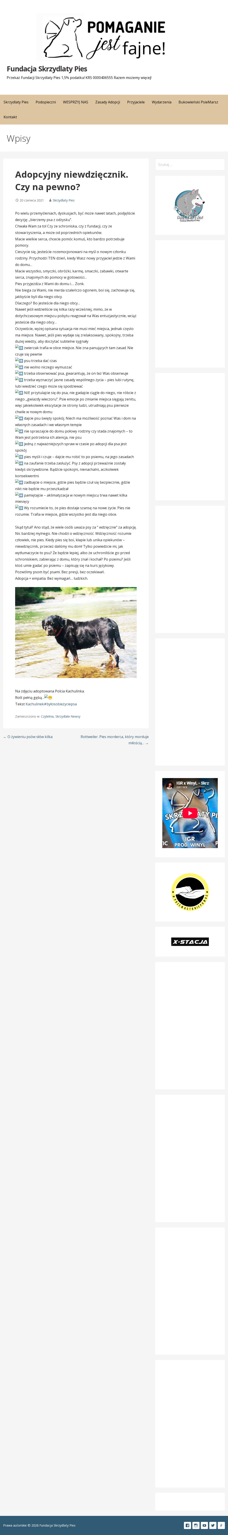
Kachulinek (35, 704)
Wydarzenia (161, 102)
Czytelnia (47, 716)
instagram (196, 1525)
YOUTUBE (204, 1525)
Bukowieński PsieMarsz (198, 102)
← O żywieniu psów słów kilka (28, 736)
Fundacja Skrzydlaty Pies (47, 68)
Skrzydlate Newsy (67, 716)
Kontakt (10, 117)
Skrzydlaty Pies (64, 200)
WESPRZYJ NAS (75, 102)
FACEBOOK (187, 1525)
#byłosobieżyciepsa (60, 704)
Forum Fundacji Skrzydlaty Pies (221, 1525)
